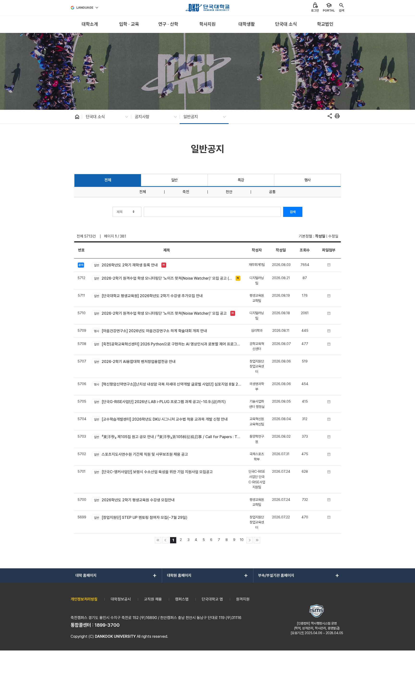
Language (84, 7)
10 (242, 540)
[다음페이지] (249, 540)
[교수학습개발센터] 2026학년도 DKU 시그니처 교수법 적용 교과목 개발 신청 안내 (160, 419)
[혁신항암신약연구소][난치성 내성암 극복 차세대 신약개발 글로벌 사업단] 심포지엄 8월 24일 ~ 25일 (167, 384)
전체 (107, 180)
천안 (229, 192)
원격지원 (243, 599)
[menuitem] (90, 24)
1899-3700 (107, 625)
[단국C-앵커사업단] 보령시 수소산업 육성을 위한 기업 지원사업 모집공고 (153, 472)
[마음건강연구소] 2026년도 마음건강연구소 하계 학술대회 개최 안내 (150, 331)
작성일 (320, 236)
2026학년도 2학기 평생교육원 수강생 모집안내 (134, 500)
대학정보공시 (121, 599)
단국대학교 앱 (212, 599)
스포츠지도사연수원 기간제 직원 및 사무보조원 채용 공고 (141, 454)
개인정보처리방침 (84, 599)
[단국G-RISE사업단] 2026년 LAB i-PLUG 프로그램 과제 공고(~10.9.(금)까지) (160, 401)
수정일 (333, 236)
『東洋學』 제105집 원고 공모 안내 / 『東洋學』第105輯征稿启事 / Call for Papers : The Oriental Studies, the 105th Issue (167, 437)
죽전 (186, 192)
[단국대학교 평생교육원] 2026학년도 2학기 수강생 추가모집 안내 (148, 296)
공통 (272, 192)
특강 (241, 180)
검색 (293, 212)
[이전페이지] (165, 540)
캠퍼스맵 (182, 599)
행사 (307, 180)
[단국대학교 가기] (207, 8)
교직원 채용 (153, 599)
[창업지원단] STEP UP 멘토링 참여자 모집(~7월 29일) (140, 517)
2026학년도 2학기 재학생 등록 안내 (126, 265)
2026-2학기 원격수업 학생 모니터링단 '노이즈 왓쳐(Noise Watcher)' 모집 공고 (160, 313)
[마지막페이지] (257, 540)
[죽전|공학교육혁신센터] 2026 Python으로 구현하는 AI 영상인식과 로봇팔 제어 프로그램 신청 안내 (167, 344)
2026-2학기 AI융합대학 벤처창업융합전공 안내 (134, 361)
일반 (174, 180)
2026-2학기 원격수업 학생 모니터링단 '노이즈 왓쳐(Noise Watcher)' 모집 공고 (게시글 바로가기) (163, 278)
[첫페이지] (158, 540)
